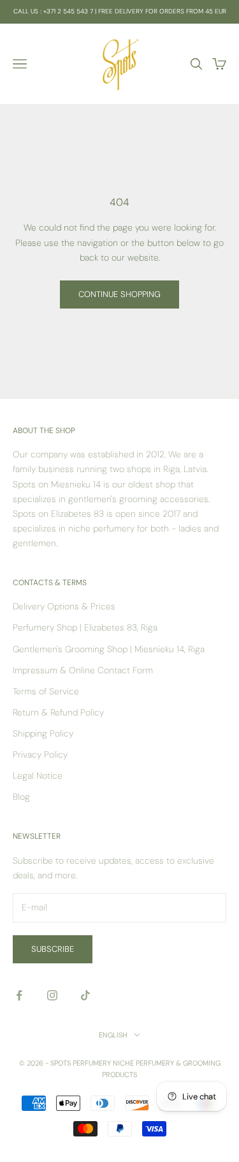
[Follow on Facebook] (19, 995)
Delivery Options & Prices (64, 606)
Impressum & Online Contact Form (83, 670)
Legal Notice (37, 775)
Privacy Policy (40, 754)
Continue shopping (119, 294)
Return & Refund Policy (58, 712)
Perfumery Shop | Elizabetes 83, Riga (85, 627)
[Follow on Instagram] (52, 995)
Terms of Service (46, 691)
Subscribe (52, 949)
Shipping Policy (43, 733)
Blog (21, 796)
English (113, 1034)
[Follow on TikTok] (85, 995)
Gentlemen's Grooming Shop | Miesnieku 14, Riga (109, 649)
